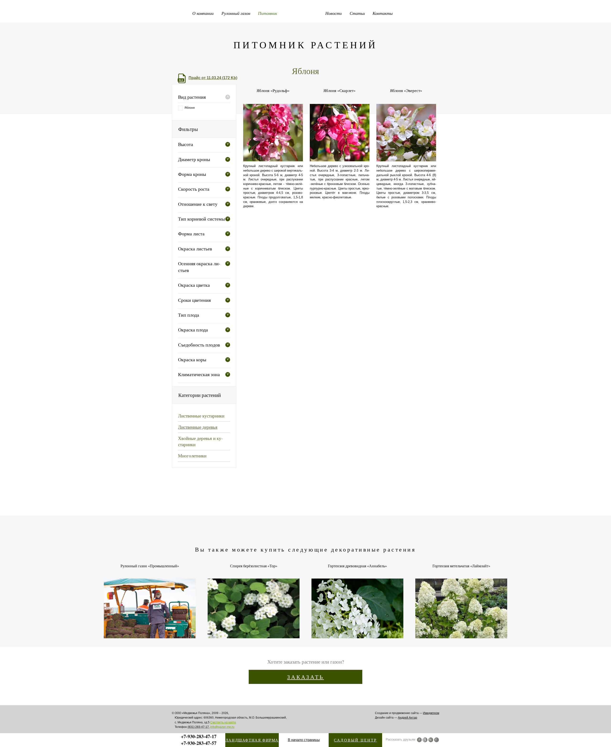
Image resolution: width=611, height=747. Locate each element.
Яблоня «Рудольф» (273, 90)
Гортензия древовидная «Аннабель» (357, 565)
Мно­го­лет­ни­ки (192, 456)
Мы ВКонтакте (425, 739)
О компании (203, 13)
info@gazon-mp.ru (222, 727)
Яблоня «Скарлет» (339, 90)
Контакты (383, 13)
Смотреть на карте (223, 722)
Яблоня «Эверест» (406, 90)
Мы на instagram (430, 739)
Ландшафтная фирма (252, 739)
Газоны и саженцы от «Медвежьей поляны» (305, 12)
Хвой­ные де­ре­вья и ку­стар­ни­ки (200, 441)
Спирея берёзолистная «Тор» (253, 565)
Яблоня (189, 107)
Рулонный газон (235, 13)
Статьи (357, 13)
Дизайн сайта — (396, 717)
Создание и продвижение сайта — (407, 713)
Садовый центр (355, 739)
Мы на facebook (419, 739)
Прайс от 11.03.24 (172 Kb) (213, 78)
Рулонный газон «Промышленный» (150, 565)
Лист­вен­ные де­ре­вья (197, 427)
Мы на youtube (436, 739)
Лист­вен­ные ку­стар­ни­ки (201, 416)
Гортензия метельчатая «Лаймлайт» (461, 565)
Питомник (267, 13)
